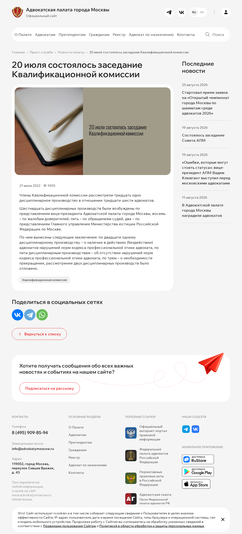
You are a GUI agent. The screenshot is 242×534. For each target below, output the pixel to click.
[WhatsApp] (42, 314)
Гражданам (99, 34)
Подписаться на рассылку (49, 388)
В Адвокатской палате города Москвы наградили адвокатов (202, 210)
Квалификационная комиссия (44, 280)
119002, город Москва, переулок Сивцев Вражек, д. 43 (33, 468)
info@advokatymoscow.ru (33, 449)
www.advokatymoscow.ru (31, 495)
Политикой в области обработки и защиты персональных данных (151, 526)
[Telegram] (29, 314)
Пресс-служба (41, 52)
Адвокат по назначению (151, 34)
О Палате (23, 34)
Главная (18, 52)
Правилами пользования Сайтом (69, 526)
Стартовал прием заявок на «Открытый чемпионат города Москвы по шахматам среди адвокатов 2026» (205, 102)
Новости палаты (71, 52)
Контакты (186, 34)
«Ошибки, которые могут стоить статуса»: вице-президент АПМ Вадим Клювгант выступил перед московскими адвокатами (206, 172)
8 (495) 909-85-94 (30, 432)
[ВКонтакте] (17, 314)
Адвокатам (45, 34)
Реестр (119, 34)
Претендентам (72, 34)
